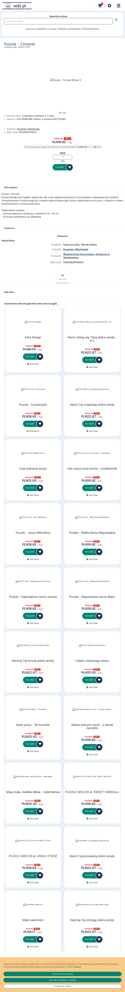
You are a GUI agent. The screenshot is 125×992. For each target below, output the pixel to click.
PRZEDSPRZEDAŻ (90, 29)
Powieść (52, 29)
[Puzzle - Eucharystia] (33, 389)
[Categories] (118, 5)
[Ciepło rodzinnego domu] (92, 645)
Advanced (31, 29)
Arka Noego (33, 337)
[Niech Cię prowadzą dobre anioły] (92, 841)
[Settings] (109, 5)
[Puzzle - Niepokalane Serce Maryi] (92, 581)
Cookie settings (62, 986)
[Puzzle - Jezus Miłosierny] (33, 517)
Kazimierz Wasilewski (28, 129)
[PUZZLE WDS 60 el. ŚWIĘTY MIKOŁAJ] (92, 777)
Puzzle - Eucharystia (33, 404)
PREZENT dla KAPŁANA (69, 29)
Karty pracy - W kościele (33, 725)
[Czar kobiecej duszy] (33, 453)
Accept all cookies (62, 974)
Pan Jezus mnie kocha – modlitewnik (92, 468)
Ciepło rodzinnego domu (92, 660)
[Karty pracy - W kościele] (33, 709)
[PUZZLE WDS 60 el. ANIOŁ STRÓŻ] (33, 841)
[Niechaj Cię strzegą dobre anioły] (92, 905)
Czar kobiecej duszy (33, 468)
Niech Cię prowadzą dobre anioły (92, 856)
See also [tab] (62, 279)
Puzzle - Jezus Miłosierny (33, 532)
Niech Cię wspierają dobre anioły (92, 404)
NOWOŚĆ (42, 29)
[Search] (116, 19)
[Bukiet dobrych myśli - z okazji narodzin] (92, 709)
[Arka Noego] (33, 322)
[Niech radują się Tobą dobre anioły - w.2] (92, 322)
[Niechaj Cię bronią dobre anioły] (33, 645)
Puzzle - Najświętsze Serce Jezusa (33, 596)
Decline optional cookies (62, 980)
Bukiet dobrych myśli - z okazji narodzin (92, 726)
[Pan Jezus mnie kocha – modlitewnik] (92, 453)
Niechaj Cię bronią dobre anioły (33, 660)
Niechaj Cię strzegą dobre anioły (92, 920)
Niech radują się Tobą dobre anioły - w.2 (92, 339)
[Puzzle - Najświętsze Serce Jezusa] (33, 581)
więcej (77, 967)
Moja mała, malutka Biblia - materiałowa (33, 792)
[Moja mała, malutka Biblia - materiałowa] (33, 777)
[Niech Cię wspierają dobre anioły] (92, 389)
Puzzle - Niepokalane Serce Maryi (92, 596)
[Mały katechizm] (33, 905)
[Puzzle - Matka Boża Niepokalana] (92, 517)
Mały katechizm (33, 920)
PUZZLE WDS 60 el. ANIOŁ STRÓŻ (33, 856)
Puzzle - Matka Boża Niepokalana (92, 532)
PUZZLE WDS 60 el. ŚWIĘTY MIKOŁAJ (92, 792)
